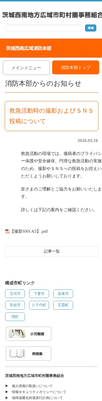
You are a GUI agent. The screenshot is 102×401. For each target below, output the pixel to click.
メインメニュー (26, 68)
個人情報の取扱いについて (32, 386)
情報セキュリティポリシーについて (39, 392)
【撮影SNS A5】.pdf (29, 231)
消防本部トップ (76, 67)
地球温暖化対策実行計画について (37, 398)
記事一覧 (52, 251)
